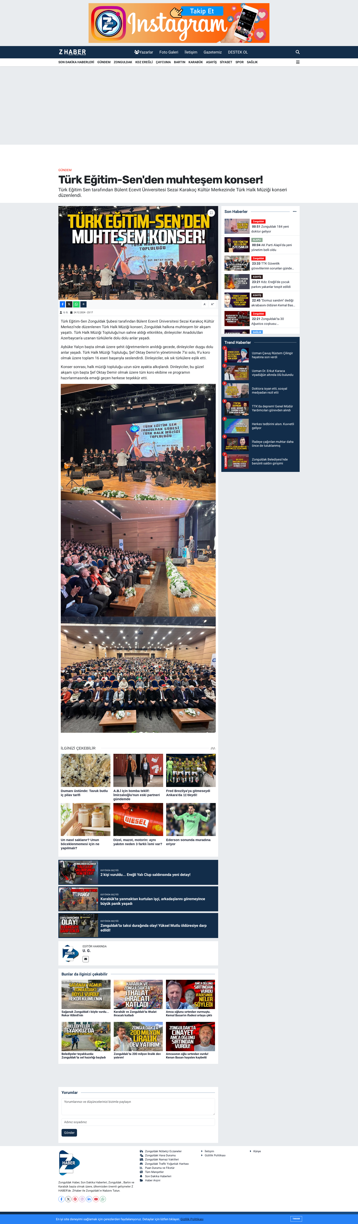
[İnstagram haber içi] (179, 23)
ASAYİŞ (211, 62)
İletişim (191, 52)
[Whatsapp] (103, 1199)
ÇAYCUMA (163, 62)
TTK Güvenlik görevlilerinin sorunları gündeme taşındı (273, 266)
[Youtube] (96, 1199)
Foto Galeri (168, 52)
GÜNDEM (104, 62)
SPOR (239, 62)
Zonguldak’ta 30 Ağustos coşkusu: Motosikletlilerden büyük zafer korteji (272, 321)
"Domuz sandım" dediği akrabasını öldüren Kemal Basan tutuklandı (273, 303)
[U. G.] (70, 953)
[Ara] (298, 52)
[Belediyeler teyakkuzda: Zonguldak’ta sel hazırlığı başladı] (86, 1036)
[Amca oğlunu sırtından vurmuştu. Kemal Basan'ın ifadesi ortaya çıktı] (190, 994)
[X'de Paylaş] (69, 304)
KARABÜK (196, 62)
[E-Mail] (86, 959)
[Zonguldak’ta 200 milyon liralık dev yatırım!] (138, 1036)
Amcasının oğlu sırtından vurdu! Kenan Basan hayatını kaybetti (187, 1055)
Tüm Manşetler (154, 1172)
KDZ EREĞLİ (144, 62)
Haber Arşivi (152, 1180)
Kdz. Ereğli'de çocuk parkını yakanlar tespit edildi (271, 284)
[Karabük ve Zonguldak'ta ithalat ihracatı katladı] (138, 994)
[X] (68, 1199)
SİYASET (226, 62)
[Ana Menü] (298, 62)
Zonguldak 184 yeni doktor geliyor (270, 229)
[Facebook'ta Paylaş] (62, 304)
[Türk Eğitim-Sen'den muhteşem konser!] (138, 253)
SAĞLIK (252, 62)
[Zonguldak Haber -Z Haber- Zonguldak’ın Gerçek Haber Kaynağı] (72, 52)
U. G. (65, 312)
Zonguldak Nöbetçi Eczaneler (163, 1151)
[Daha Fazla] (83, 304)
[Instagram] (82, 1199)
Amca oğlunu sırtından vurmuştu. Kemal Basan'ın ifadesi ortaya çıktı (189, 1013)
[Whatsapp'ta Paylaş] (76, 304)
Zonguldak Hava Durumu (160, 1155)
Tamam (296, 1218)
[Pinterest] (75, 1199)
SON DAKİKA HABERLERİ (76, 62)
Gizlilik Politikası (215, 1155)
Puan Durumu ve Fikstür (160, 1168)
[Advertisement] (179, 115)
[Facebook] (61, 1199)
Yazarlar (146, 52)
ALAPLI (257, 239)
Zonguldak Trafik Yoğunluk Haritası (167, 1163)
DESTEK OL (238, 52)
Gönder (69, 1133)
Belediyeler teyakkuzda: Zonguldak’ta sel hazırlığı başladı (84, 1055)
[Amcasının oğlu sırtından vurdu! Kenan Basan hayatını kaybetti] (190, 1036)
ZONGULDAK (123, 62)
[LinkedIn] (89, 1199)
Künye (257, 1151)
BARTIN (179, 62)
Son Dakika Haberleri (158, 1176)
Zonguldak (258, 221)
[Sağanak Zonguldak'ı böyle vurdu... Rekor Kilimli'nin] (86, 994)
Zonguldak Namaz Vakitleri (162, 1159)
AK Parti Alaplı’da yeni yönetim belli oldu (271, 247)
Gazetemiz (213, 52)
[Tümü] (294, 211)
